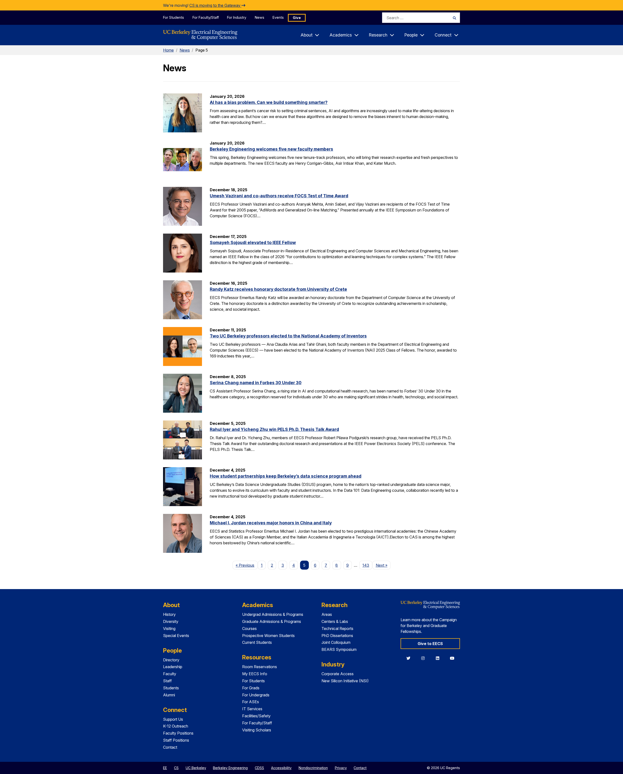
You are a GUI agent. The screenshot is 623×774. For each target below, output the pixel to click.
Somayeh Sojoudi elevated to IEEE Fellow (253, 242)
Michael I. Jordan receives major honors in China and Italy (271, 522)
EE (165, 768)
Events (278, 17)
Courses (249, 628)
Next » (383, 565)
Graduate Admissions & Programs (271, 621)
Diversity (170, 621)
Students (171, 687)
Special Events (176, 635)
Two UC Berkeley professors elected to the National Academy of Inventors (288, 335)
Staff (167, 680)
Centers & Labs (334, 621)
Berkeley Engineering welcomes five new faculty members (271, 149)
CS (176, 768)
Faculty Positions (178, 733)
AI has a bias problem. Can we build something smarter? (269, 102)
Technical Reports (337, 628)
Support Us (173, 719)
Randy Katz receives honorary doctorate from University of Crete (278, 289)
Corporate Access (337, 673)
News (259, 17)
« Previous (246, 565)
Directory (171, 659)
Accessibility (281, 768)
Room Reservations (259, 666)
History (169, 614)
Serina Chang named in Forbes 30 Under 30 (256, 382)
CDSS (259, 768)
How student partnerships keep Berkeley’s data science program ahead (285, 476)
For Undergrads (255, 694)
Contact (170, 747)
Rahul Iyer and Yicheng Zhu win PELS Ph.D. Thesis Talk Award (274, 429)
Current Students (257, 642)
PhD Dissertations (337, 635)
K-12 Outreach (175, 726)
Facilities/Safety (256, 715)
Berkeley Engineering (230, 768)
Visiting (169, 628)
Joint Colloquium (335, 642)
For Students (173, 17)
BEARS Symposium (339, 649)
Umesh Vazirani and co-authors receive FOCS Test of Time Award (279, 195)
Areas (326, 614)
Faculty (169, 673)
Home (168, 50)
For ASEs (250, 701)
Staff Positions (176, 740)
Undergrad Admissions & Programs (272, 614)
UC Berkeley (196, 768)
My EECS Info (254, 673)
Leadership (172, 666)
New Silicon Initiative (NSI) (345, 680)
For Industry (236, 17)
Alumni (169, 694)
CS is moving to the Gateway (215, 5)
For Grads (250, 687)
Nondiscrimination (313, 768)
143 (365, 565)
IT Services (252, 708)
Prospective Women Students (268, 635)
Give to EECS (430, 643)
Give (297, 18)
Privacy (341, 768)
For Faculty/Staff (205, 17)
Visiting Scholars (256, 730)
